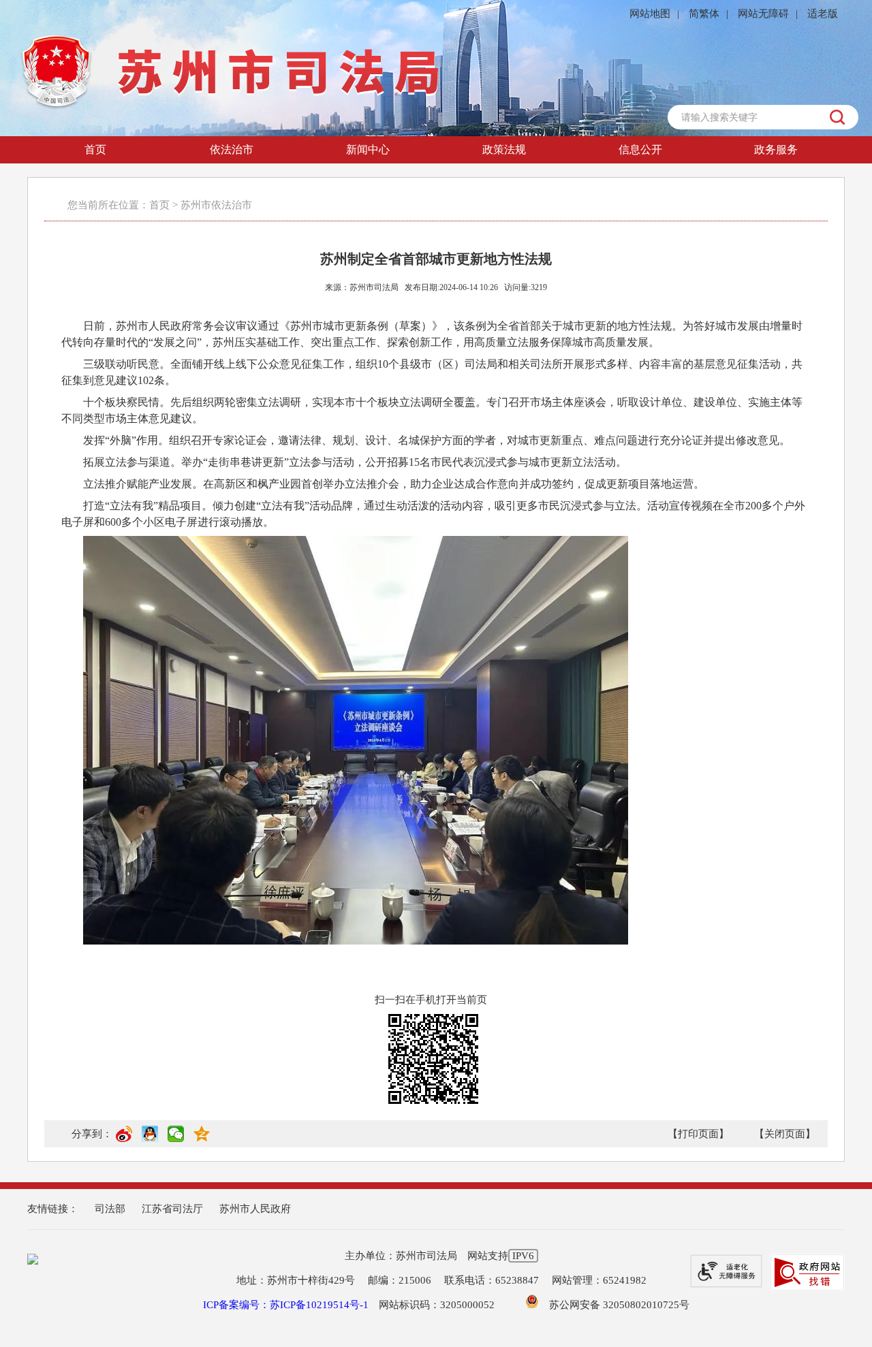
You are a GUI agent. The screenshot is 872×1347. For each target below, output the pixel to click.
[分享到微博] (124, 1139)
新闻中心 (368, 149)
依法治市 (231, 149)
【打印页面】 (698, 1133)
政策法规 (504, 149)
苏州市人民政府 (255, 1208)
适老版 (822, 13)
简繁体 (704, 13)
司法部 (110, 1208)
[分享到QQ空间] (201, 1139)
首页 (95, 149)
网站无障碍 (763, 13)
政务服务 (776, 149)
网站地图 (649, 13)
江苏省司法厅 (172, 1208)
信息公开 (640, 149)
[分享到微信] (176, 1139)
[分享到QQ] (150, 1139)
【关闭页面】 (784, 1133)
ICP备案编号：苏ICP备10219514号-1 (286, 1304)
